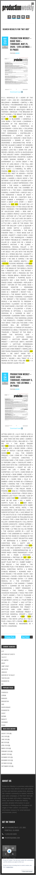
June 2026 (4, 739)
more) (15, 812)
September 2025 (6, 766)
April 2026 (4, 745)
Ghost (3, 713)
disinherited (5, 681)
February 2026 (5, 751)
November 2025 (6, 760)
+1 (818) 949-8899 (11, 834)
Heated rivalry (5, 707)
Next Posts (25, 637)
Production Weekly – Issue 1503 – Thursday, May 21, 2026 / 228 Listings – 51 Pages (20, 43)
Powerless (4, 692)
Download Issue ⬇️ (16, 92)
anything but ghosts (8, 654)
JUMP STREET (5, 666)
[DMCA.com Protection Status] (9, 846)
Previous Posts (9, 637)
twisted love (5, 678)
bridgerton (5, 701)
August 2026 (5, 733)
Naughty (4, 719)
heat (2, 704)
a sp (2, 651)
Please (3, 725)
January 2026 (5, 754)
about (3, 663)
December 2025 (6, 757)
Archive (17, 53)
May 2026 (4, 742)
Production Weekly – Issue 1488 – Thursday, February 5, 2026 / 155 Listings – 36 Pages (21, 379)
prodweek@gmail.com (12, 838)
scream (3, 695)
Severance (4, 722)
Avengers (4, 698)
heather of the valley (8, 675)
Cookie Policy (9, 867)
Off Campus (4, 660)
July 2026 (4, 736)
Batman (3, 716)
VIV (2, 684)
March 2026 (5, 748)
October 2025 (5, 763)
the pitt (4, 657)
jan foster (4, 669)
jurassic (4, 672)
